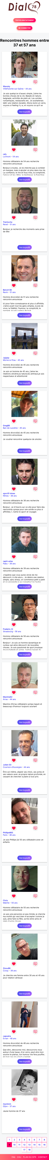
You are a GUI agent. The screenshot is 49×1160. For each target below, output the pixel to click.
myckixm (7, 1104)
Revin (5, 292)
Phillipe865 (8, 832)
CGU (19, 1157)
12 (24, 1145)
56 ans (18, 631)
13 (29, 1145)
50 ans (14, 903)
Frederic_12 (8, 629)
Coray (5, 970)
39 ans (13, 563)
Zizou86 (6, 968)
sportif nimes (9, 493)
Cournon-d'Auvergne (12, 767)
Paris (5, 835)
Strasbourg (8, 631)
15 (39, 1145)
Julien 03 (7, 765)
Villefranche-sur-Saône (13, 89)
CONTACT (42, 1157)
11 (19, 1145)
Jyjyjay (6, 358)
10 (14, 1145)
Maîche (6, 903)
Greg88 (6, 425)
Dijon (5, 1106)
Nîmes (6, 496)
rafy (5, 154)
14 (34, 1145)
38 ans (14, 496)
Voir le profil (24, 112)
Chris (5, 900)
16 (44, 1145)
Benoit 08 (7, 290)
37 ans (13, 1106)
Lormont (7, 156)
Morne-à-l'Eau (9, 360)
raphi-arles (8, 561)
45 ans (21, 360)
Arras (5, 699)
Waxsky (6, 86)
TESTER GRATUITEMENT (24, 20)
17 (24, 1149)
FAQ (13, 1157)
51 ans (13, 224)
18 (29, 1149)
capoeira (7, 1036)
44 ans (28, 89)
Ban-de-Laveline (10, 428)
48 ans (13, 1038)
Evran (5, 1038)
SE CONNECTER (24, 28)
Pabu (5, 563)
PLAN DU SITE (29, 1157)
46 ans (12, 835)
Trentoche (7, 222)
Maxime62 (7, 697)
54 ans (16, 156)
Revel (5, 224)
